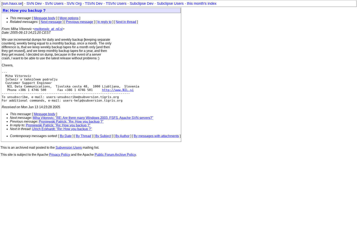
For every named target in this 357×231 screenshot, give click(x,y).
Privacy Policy (59, 154)
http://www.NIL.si (118, 90)
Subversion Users (69, 147)
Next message (51, 22)
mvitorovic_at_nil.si (49, 29)
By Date (66, 136)
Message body (44, 18)
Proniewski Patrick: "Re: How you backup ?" (71, 121)
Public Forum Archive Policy (115, 154)
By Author (122, 136)
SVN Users (54, 3)
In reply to (104, 22)
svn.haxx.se (12, 3)
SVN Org (74, 3)
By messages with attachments (156, 136)
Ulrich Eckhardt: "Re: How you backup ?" (62, 129)
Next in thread (126, 22)
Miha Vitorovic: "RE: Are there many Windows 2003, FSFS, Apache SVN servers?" (93, 118)
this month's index (202, 3)
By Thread (83, 136)
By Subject (103, 136)
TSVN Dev (93, 3)
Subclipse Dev (142, 3)
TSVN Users (116, 3)
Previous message (79, 22)
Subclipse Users (170, 3)
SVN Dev (34, 3)
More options (69, 18)
